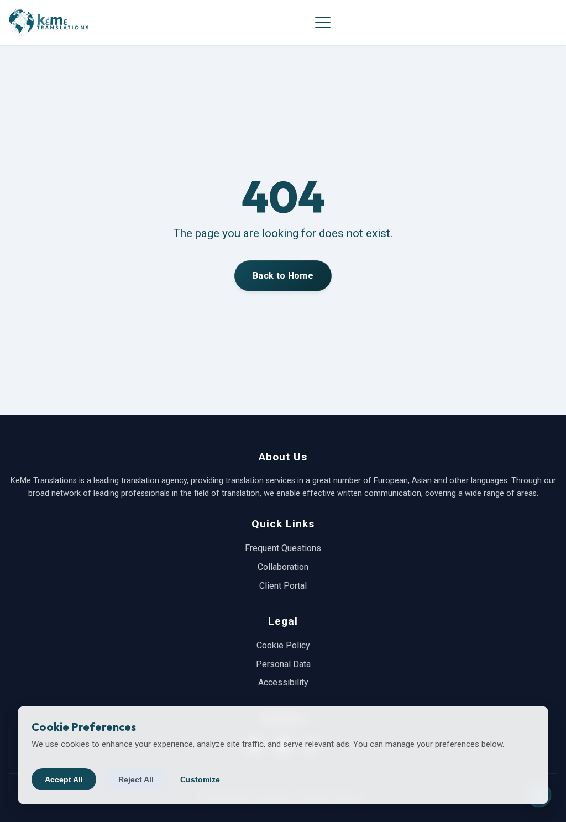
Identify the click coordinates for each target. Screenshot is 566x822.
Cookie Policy (283, 645)
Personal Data (283, 664)
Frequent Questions (283, 548)
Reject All (136, 779)
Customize (200, 779)
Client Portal (283, 585)
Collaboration (283, 567)
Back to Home (283, 275)
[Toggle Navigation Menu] (323, 22)
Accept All (64, 779)
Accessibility (283, 682)
